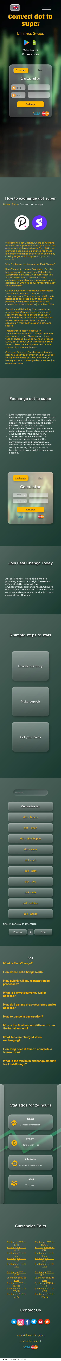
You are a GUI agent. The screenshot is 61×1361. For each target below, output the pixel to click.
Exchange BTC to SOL (44, 1254)
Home (6, 204)
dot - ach (30, 860)
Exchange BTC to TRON (16, 1290)
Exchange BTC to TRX (16, 1265)
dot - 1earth (30, 817)
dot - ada (30, 892)
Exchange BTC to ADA (44, 1259)
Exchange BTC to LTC (16, 1254)
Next (43, 932)
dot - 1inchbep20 (30, 838)
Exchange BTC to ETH (16, 1243)
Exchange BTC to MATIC (44, 1295)
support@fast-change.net (31, 1335)
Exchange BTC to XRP (44, 1265)
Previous (17, 932)
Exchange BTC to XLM (16, 1273)
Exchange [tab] (21, 70)
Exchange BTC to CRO (16, 1295)
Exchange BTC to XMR (16, 1248)
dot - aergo (30, 913)
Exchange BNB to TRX (44, 1284)
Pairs (15, 204)
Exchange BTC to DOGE (44, 1243)
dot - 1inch (30, 827)
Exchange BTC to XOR (44, 1290)
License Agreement (30, 1341)
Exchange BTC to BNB (16, 1259)
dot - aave (30, 849)
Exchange (30, 104)
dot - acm (30, 870)
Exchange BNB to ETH (44, 1248)
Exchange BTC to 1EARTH (44, 1273)
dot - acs (30, 881)
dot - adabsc (30, 903)
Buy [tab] (40, 70)
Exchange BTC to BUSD (16, 1284)
